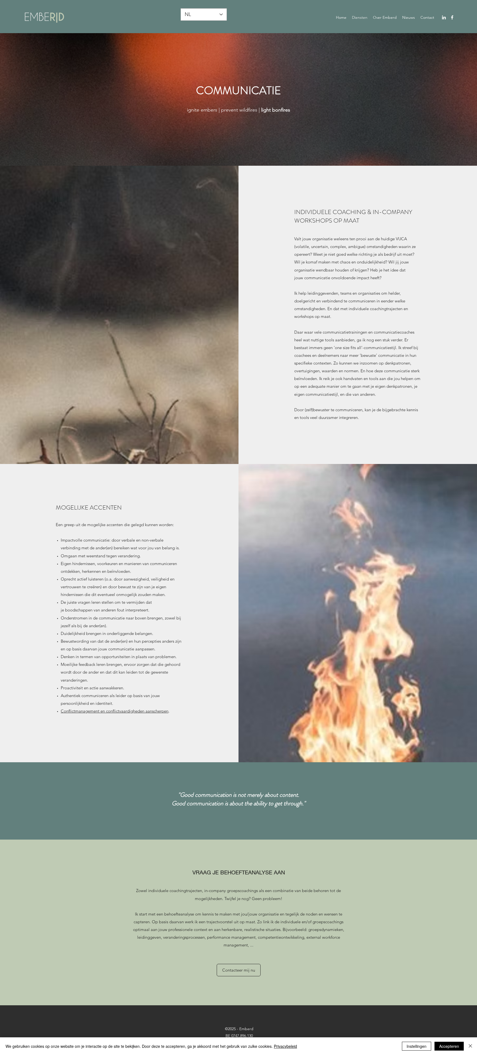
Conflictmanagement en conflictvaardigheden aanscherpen (114, 711)
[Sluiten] (470, 1046)
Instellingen (416, 1046)
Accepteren (449, 1046)
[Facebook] (452, 17)
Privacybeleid (285, 1046)
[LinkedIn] (444, 17)
